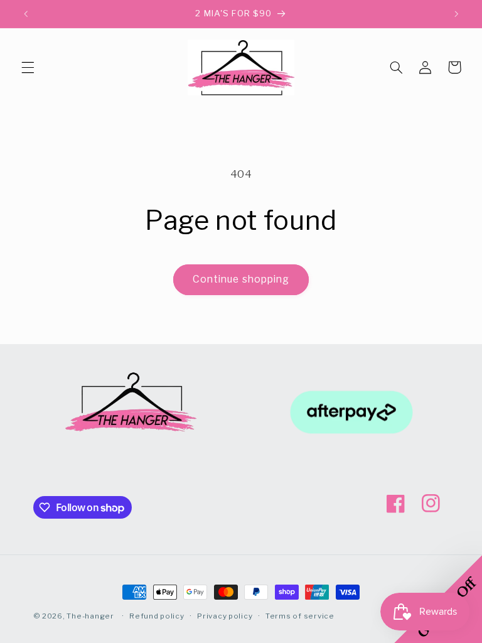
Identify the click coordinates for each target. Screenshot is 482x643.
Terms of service (300, 616)
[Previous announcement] (26, 14)
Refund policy (157, 616)
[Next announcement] (456, 14)
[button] (27, 67)
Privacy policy (224, 616)
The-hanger (90, 616)
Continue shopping (241, 279)
